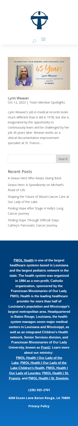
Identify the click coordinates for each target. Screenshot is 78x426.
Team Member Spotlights (47, 102)
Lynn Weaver (18, 98)
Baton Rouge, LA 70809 (52, 398)
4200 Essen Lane (21, 398)
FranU (45, 347)
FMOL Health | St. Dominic (48, 378)
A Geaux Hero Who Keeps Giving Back (34, 178)
